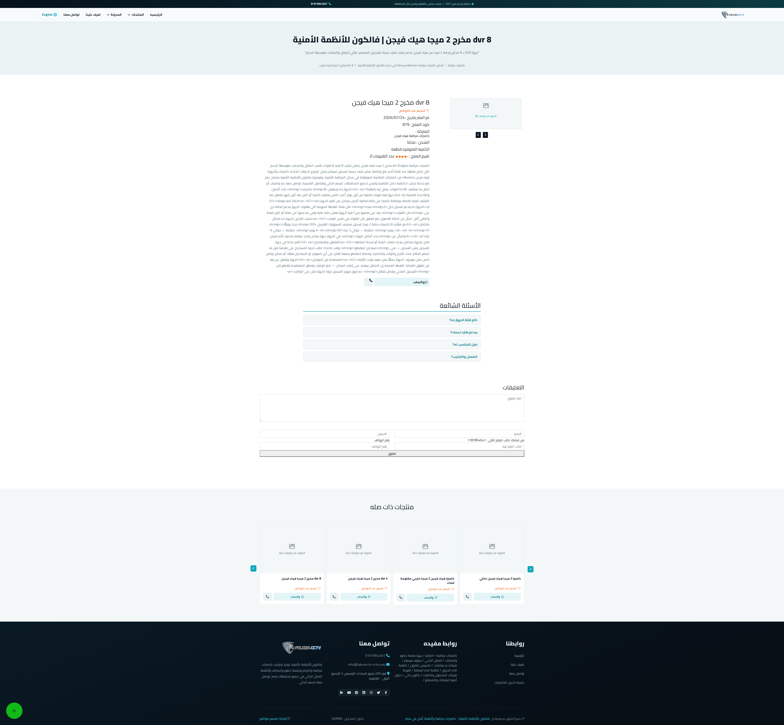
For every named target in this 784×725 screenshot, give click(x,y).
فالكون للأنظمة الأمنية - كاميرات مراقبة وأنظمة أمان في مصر (447, 718)
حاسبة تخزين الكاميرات (509, 682)
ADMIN (337, 718)
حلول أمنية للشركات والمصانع (425, 677)
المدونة (116, 14)
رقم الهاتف (382, 440)
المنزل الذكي (433, 660)
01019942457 (319, 4)
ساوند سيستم (413, 660)
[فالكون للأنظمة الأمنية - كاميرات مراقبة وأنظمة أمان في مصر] (733, 14)
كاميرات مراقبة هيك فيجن (411, 136)
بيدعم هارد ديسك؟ (463, 332)
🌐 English (49, 15)
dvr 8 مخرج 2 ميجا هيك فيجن (336, 65)
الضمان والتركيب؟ (464, 356)
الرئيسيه (156, 15)
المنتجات (137, 14)
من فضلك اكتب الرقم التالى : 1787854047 (495, 440)
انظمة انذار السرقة (426, 670)
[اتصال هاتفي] (368, 282)
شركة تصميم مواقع (273, 718)
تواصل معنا (71, 15)
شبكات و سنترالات (445, 665)
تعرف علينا (93, 15)
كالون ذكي (412, 675)
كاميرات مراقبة (456, 65)
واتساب (419, 282)
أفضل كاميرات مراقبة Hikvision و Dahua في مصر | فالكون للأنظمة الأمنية (400, 65)
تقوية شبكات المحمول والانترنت (430, 672)
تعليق (392, 453)
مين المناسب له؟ (464, 344)
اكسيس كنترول (420, 665)
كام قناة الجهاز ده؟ (463, 319)
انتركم (429, 655)
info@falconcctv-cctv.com (366, 664)
